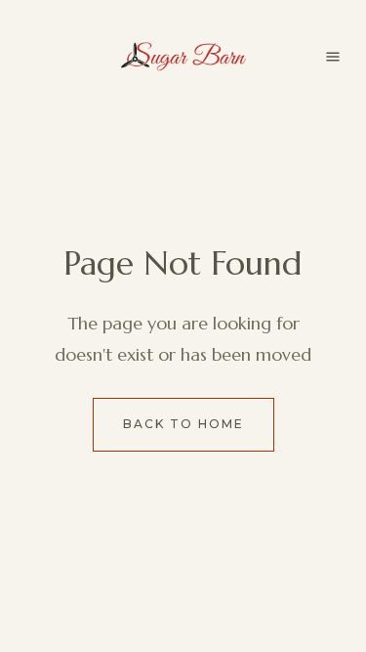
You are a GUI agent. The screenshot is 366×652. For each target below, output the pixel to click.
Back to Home (183, 423)
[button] (332, 56)
